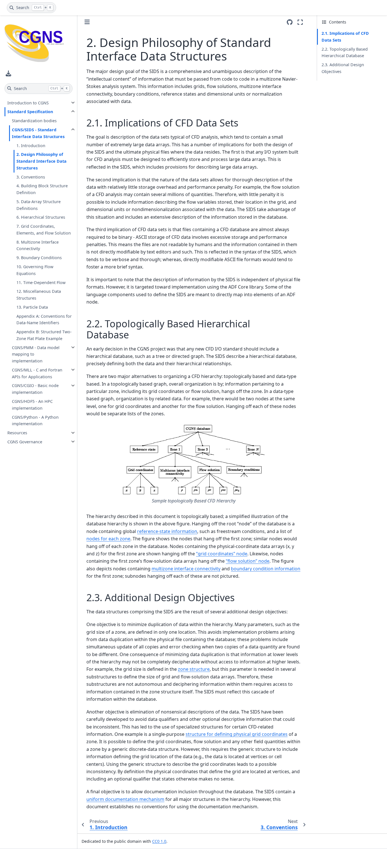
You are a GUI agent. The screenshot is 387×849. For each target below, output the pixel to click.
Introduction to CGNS (28, 102)
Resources (17, 432)
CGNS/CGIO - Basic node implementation (35, 389)
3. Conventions (30, 176)
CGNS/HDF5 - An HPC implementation (32, 405)
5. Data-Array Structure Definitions (38, 205)
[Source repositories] (289, 22)
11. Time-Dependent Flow (40, 282)
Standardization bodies (34, 120)
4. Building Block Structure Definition (42, 189)
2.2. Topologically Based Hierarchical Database (345, 52)
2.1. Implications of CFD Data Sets (345, 37)
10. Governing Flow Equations (34, 270)
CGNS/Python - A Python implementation (35, 420)
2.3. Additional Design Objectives (343, 68)
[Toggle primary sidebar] (87, 21)
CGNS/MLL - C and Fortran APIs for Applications (37, 373)
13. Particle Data (32, 306)
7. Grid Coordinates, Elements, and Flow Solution (43, 229)
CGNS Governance (24, 441)
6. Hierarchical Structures (40, 217)
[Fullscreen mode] (300, 22)
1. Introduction (30, 145)
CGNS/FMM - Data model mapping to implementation (35, 354)
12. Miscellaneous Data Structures (38, 295)
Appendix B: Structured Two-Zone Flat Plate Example (44, 335)
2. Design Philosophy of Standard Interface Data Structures (41, 161)
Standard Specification (30, 111)
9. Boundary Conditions (39, 257)
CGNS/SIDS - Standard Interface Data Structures (38, 133)
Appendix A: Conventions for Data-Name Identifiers (44, 319)
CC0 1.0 (159, 841)
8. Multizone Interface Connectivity (37, 245)
